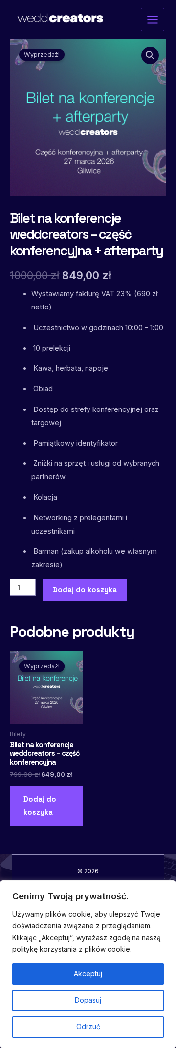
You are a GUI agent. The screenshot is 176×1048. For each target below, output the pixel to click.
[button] (150, 55)
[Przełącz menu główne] (152, 19)
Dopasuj (88, 1000)
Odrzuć (88, 1026)
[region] (88, 964)
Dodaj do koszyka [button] (39, 806)
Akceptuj (88, 974)
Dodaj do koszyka (85, 590)
